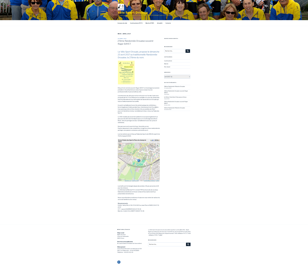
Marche (166, 63)
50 (155, 107)
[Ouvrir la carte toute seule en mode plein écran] (154, 140)
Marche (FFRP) (150, 23)
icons (136, 180)
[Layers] (157, 145)
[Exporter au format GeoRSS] (159, 140)
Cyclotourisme (168, 60)
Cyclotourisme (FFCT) (136, 23)
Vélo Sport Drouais (133, 12)
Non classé (167, 67)
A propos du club (122, 23)
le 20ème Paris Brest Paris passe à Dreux (175, 97)
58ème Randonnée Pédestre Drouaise (174, 86)
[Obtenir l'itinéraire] (151, 140)
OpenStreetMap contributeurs (149, 180)
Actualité (159, 23)
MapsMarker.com (128, 180)
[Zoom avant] (119, 145)
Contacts (168, 23)
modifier (157, 180)
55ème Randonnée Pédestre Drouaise (174, 107)
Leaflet (133, 180)
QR (138, 180)
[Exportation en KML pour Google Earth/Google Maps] (153, 140)
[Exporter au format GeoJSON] (157, 140)
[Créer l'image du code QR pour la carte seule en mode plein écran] (156, 140)
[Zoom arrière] (119, 146)
